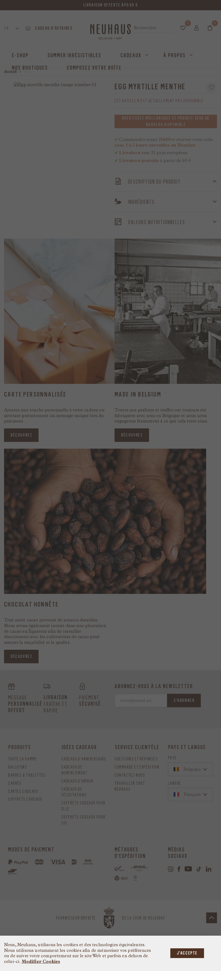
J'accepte (187, 953)
